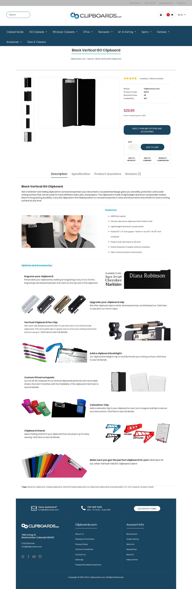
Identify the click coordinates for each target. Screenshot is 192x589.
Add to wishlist (131, 159)
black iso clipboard (36, 487)
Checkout (181, 3)
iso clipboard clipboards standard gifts (105, 487)
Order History (133, 539)
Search (90, 58)
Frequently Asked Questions (88, 564)
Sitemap (79, 559)
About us (79, 534)
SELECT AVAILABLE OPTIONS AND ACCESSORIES (147, 130)
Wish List (130, 544)
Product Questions (107, 174)
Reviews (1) (133, 174)
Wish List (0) (150, 3)
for (125, 487)
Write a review (156, 78)
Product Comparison (163, 159)
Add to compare (147, 159)
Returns (130, 554)
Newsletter (132, 549)
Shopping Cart (166, 3)
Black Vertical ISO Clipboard (108, 58)
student (144, 487)
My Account (135, 3)
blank (151, 487)
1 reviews (144, 78)
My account (132, 534)
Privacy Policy (81, 544)
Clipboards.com (78, 58)
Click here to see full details (53, 332)
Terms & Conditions (84, 549)
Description (59, 174)
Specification (81, 174)
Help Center (132, 559)
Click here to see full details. (121, 411)
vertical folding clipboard (74, 487)
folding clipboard (54, 487)
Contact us (80, 554)
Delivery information (84, 539)
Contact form (148, 508)
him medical (133, 487)
